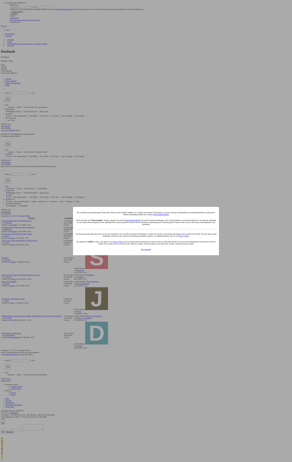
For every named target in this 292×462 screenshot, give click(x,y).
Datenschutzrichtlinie (161, 215)
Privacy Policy (184, 236)
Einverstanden (146, 249)
